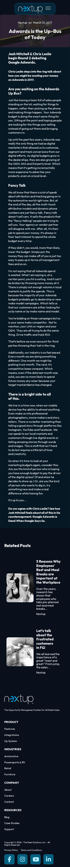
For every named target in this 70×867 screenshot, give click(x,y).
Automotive (11, 756)
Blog (7, 817)
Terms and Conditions (31, 850)
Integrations (11, 735)
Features (9, 729)
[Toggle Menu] (48, 8)
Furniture (9, 774)
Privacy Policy (11, 850)
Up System (10, 741)
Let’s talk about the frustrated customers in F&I (45, 639)
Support (9, 829)
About (8, 790)
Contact (9, 802)
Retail (7, 768)
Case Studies (11, 823)
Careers (9, 795)
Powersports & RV (14, 762)
